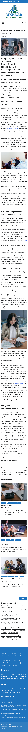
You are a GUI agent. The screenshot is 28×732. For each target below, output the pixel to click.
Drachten (4, 502)
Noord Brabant (14, 576)
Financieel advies (12, 456)
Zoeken (3, 596)
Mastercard (9, 637)
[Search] (25, 22)
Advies (3, 627)
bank (24, 92)
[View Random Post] (22, 22)
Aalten (3, 539)
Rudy (4, 36)
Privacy (3, 728)
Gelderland (17, 539)
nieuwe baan (17, 637)
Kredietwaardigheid (16, 635)
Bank (8, 627)
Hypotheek (4, 632)
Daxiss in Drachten (6, 505)
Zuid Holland (5, 458)
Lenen (24, 635)
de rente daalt (18, 383)
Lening (3, 637)
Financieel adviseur (11, 460)
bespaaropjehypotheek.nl (8, 726)
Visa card (14, 639)
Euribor (19, 627)
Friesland (19, 502)
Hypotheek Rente (6, 635)
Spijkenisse (21, 456)
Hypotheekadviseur (7, 462)
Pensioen (4, 639)
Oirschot (21, 576)
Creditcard (13, 627)
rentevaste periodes (12, 128)
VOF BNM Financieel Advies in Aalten (11, 542)
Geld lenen (22, 630)
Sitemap (19, 726)
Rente (9, 639)
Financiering (15, 630)
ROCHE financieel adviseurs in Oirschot (12, 579)
